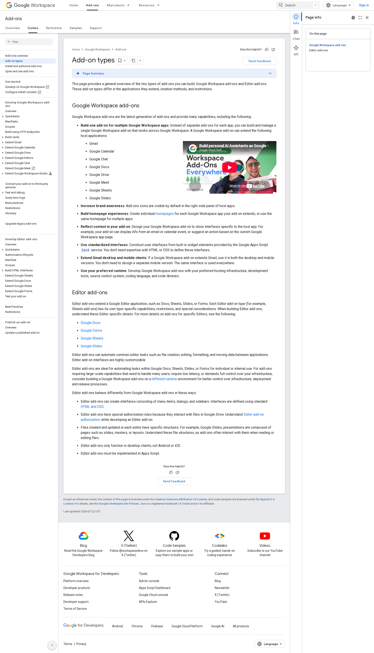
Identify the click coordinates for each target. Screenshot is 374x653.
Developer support (76, 601)
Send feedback (259, 61)
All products (115, 5)
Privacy (81, 644)
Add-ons (92, 5)
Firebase (157, 626)
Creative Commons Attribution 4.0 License (181, 499)
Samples (76, 28)
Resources (147, 5)
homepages (165, 214)
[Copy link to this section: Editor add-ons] (112, 293)
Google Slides (91, 346)
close (367, 17)
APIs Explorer (148, 601)
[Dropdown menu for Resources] (160, 5)
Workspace (43, 5)
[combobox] (298, 5)
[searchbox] (29, 41)
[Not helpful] (273, 49)
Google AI (217, 626)
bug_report (353, 17)
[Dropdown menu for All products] (129, 5)
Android (117, 626)
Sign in (364, 5)
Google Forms (91, 330)
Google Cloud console (153, 595)
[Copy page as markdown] (133, 60)
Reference (54, 28)
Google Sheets (92, 338)
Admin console (149, 581)
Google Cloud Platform (187, 626)
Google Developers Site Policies (119, 503)
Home (73, 5)
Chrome (137, 626)
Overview (12, 28)
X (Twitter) (222, 595)
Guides (32, 28)
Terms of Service (75, 608)
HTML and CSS (92, 407)
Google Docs (90, 323)
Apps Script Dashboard (154, 588)
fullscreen (360, 17)
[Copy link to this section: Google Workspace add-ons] (143, 106)
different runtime (164, 379)
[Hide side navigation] (52, 645)
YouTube (221, 601)
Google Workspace (97, 49)
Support (96, 28)
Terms (67, 644)
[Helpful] (266, 49)
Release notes (73, 595)
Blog (218, 581)
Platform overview (76, 581)
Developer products (76, 588)
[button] (28, 116)
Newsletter (222, 588)
